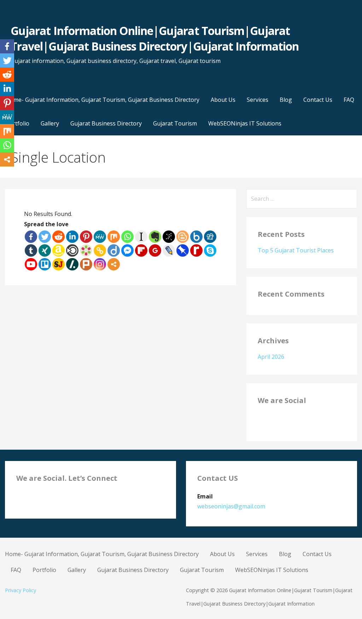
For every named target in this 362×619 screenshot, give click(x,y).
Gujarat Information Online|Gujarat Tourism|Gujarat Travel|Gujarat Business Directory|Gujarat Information (155, 38)
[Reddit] (58, 236)
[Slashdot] (72, 264)
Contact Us (317, 100)
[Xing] (45, 250)
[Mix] (113, 236)
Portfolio (44, 570)
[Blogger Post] (182, 236)
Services (257, 100)
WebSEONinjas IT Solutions (244, 123)
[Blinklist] (72, 250)
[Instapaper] (141, 236)
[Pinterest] (86, 236)
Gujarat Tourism (175, 123)
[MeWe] (100, 236)
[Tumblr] (31, 250)
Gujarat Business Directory (106, 123)
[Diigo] (113, 250)
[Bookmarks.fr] (86, 250)
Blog (286, 100)
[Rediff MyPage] (196, 250)
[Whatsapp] (127, 236)
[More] (113, 264)
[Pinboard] (182, 250)
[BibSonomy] (169, 236)
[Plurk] (86, 264)
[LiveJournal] (169, 250)
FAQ (349, 100)
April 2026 (271, 357)
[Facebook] (31, 236)
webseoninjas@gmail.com (231, 506)
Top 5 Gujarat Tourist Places (296, 250)
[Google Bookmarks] (155, 250)
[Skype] (210, 250)
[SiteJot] (58, 264)
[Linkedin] (72, 236)
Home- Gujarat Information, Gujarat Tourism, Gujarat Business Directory (102, 100)
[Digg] (210, 236)
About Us (223, 100)
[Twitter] (45, 236)
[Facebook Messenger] (127, 250)
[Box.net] (196, 236)
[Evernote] (155, 236)
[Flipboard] (141, 250)
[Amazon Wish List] (58, 250)
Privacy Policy (20, 590)
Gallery (50, 123)
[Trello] (45, 264)
